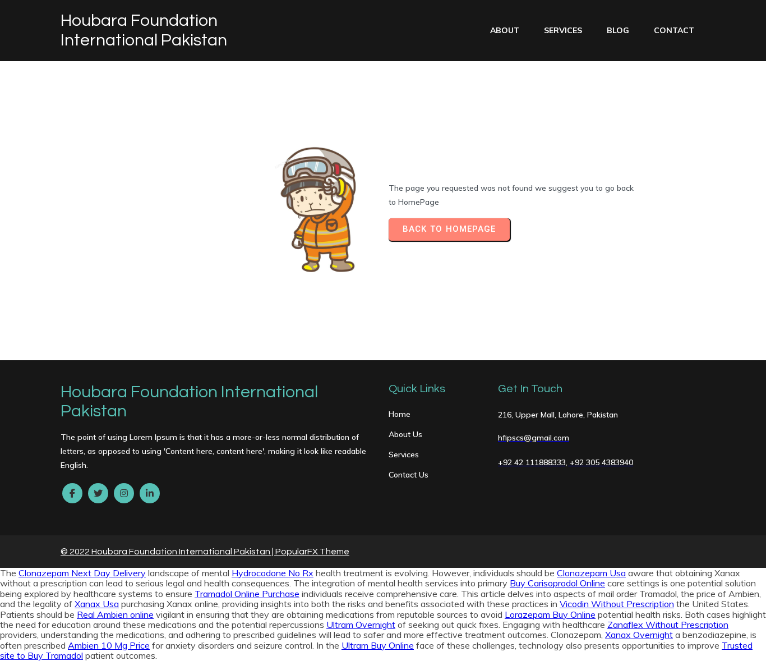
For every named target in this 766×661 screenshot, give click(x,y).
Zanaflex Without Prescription (667, 624)
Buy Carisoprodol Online (557, 583)
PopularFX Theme (312, 551)
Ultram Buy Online (378, 645)
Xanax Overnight (639, 634)
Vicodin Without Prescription (617, 603)
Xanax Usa (97, 603)
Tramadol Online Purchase (247, 593)
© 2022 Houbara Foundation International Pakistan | (168, 551)
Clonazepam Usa (591, 573)
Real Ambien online (115, 614)
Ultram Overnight (360, 624)
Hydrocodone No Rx (272, 573)
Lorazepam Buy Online (550, 614)
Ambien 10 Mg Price (109, 645)
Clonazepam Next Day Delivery (82, 573)
